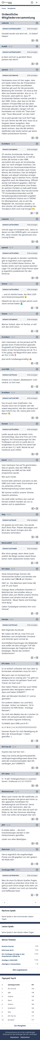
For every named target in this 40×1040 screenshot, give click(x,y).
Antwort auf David (9, 520)
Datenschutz (25, 1037)
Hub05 (4, 46)
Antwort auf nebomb (10, 75)
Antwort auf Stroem (10, 625)
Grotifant (6, 144)
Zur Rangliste (20, 1025)
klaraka (5, 619)
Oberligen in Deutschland (11, 964)
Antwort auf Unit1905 (11, 398)
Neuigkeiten (12, 8)
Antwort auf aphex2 (10, 149)
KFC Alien (6, 569)
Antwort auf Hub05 (10, 549)
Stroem (5, 424)
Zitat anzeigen (32, 29)
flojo (4, 514)
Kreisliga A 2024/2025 (9, 960)
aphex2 (5, 70)
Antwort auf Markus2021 (12, 29)
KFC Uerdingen (31, 1034)
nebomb (5, 23)
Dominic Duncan (8, 946)
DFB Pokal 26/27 (8, 950)
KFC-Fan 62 (6, 747)
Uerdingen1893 (8, 870)
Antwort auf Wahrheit (11, 875)
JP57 (3, 825)
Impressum (14, 1037)
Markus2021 (7, 543)
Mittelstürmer (8, 791)
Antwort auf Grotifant (11, 225)
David (4, 460)
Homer (4, 284)
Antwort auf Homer (10, 375)
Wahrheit (6, 849)
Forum (4, 8)
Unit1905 (5, 369)
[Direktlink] (37, 23)
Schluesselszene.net (12, 1032)
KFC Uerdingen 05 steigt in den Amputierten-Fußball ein (13, 955)
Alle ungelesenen (20, 970)
